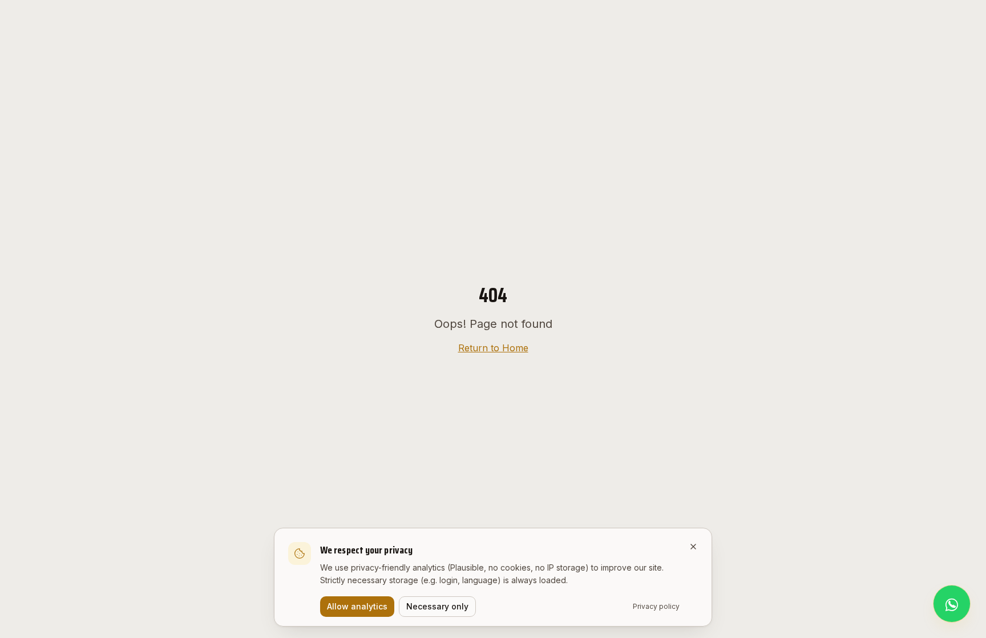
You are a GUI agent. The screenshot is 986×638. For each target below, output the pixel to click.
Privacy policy (656, 606)
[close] (693, 546)
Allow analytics (357, 606)
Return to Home (493, 348)
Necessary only (437, 606)
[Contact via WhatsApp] (952, 603)
